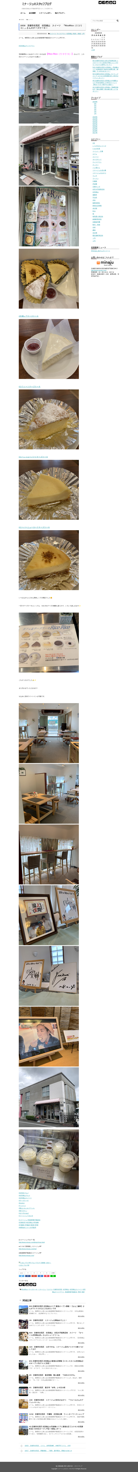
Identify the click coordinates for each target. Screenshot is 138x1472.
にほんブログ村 (24, 1265)
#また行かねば (24, 1213)
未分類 (95, 208)
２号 (94, 241)
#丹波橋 (36, 1222)
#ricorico (22, 1203)
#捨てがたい (23, 1211)
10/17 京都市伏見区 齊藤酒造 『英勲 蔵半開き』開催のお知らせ (48, 1450)
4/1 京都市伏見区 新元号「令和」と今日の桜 (47, 1387)
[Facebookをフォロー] (103, 2)
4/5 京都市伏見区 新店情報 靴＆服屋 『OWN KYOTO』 (52, 1375)
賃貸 (82, 1292)
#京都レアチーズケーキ (29, 316)
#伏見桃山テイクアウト (27, 46)
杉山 (94, 211)
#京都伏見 (22, 1222)
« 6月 (93, 50)
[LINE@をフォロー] (114, 2)
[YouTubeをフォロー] (110, 2)
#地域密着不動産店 (34, 1220)
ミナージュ (42, 1289)
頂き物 (95, 233)
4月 (95, 107)
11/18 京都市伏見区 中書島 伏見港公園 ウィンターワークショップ (56, 1414)
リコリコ (49, 1289)
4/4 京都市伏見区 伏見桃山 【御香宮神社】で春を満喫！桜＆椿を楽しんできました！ (105, 89)
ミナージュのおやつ (99, 173)
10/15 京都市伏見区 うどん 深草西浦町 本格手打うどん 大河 (48, 1445)
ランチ (95, 176)
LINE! (53, 1273)
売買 (79, 1292)
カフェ (95, 154)
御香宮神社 (96, 203)
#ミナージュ (23, 1220)
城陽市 (95, 195)
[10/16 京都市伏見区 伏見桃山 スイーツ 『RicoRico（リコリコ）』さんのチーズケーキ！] (40, 1276)
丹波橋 (95, 184)
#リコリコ (22, 1206)
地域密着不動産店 (71, 1292)
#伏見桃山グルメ (24, 1195)
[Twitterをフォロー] (100, 2)
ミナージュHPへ (45, 13)
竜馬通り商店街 (98, 216)
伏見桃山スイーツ (76, 1289)
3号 (94, 143)
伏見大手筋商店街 (99, 189)
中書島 (95, 181)
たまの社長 (96, 148)
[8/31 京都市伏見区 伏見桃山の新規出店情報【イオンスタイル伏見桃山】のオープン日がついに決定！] (23, 1365)
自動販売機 (96, 222)
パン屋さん (96, 167)
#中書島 (21, 1225)
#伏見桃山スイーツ (25, 1198)
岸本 (94, 200)
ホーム (23, 13)
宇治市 (95, 197)
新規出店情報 (97, 205)
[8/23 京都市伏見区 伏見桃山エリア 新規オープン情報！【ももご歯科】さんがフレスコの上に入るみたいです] (23, 1310)
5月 (95, 105)
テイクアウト (61, 33)
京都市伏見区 (57, 1289)
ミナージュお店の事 (99, 170)
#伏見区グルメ (24, 1193)
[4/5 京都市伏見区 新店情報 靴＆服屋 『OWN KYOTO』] (23, 1379)
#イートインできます (26, 1216)
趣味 (94, 230)
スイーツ (53, 33)
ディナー (96, 165)
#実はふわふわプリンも (27, 1208)
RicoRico (24, 1289)
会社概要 (32, 13)
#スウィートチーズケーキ (29, 387)
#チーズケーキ (24, 1200)
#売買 (36, 1225)
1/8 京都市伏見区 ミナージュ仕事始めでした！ (48, 1320)
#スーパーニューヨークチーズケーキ (34, 527)
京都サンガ (96, 186)
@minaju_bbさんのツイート (100, 251)
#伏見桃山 (29, 1222)
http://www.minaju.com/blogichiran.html (32, 1242)
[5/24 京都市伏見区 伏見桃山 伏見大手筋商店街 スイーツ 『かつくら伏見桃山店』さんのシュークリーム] (23, 1336)
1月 (95, 113)
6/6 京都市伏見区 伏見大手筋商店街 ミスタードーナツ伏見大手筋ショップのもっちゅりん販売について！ (105, 62)
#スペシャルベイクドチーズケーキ (33, 457)
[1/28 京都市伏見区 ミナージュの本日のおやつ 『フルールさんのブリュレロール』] (23, 1404)
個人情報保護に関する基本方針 (64, 1466)
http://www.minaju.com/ (26, 1255)
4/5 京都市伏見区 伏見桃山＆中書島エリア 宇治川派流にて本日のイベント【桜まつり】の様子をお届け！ (105, 82)
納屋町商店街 (97, 219)
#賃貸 (32, 1225)
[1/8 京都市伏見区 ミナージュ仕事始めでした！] (23, 1324)
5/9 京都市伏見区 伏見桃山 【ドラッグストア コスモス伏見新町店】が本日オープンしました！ (105, 76)
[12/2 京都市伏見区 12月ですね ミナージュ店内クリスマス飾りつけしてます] (23, 1350)
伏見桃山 (69, 33)
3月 (95, 109)
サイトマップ (78, 1466)
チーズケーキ (32, 1289)
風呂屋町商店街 (98, 235)
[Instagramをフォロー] (107, 2)
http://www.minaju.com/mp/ (28, 1249)
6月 (95, 104)
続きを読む (81, 1316)
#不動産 (27, 1225)
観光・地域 (77, 33)
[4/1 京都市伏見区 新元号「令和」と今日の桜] (23, 1391)
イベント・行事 (98, 151)
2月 (95, 111)
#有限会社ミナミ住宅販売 (27, 1227)
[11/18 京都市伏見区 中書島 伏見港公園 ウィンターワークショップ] (23, 1418)
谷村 (94, 227)
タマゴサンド (97, 159)
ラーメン (96, 178)
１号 (82, 33)
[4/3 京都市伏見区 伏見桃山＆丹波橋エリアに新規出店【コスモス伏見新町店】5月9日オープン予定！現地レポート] (23, 1430)
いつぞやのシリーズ (99, 146)
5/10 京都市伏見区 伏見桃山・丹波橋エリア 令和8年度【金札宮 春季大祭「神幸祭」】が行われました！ (106, 69)
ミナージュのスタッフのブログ (66, 1468)
